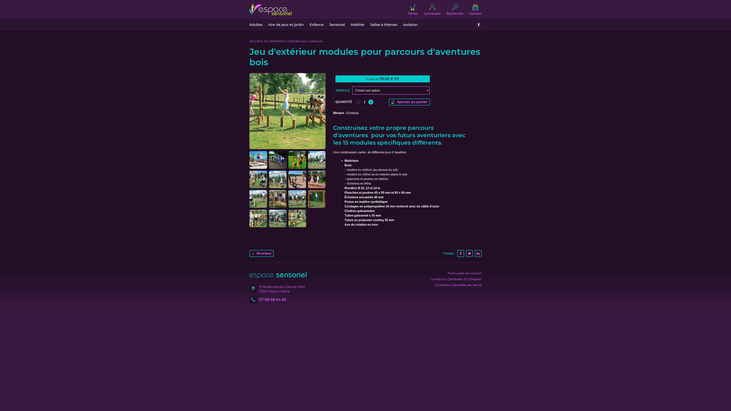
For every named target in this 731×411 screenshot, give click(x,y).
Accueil (254, 41)
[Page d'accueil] (270, 9)
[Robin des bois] (278, 218)
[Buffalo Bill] (258, 199)
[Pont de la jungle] (297, 218)
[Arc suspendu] (278, 199)
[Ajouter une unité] (370, 102)
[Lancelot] (297, 160)
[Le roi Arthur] (278, 179)
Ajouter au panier (412, 102)
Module (343, 90)
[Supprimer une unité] (358, 102)
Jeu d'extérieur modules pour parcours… (294, 41)
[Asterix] (317, 160)
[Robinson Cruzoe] (278, 160)
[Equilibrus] (317, 179)
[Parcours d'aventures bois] (287, 111)
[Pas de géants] (258, 179)
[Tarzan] (317, 199)
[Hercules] (297, 179)
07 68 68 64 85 (272, 299)
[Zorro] (297, 199)
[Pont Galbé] (258, 160)
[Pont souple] (258, 218)
